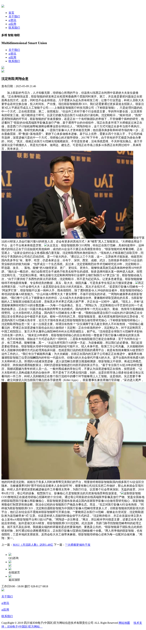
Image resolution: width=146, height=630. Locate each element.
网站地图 (124, 622)
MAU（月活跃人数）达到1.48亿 (33, 544)
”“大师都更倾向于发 (77, 544)
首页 (11, 12)
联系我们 (14, 27)
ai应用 (12, 23)
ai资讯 (12, 20)
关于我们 (14, 16)
